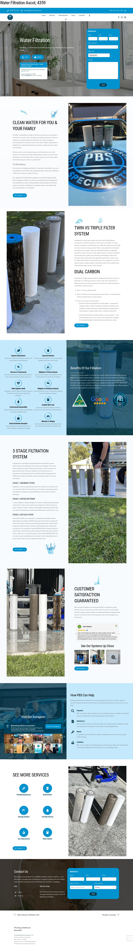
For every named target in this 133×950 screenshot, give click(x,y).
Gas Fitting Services (24, 839)
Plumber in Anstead (109, 915)
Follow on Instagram (53, 726)
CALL (26, 57)
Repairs (79, 732)
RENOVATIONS (63, 15)
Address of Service (75, 883)
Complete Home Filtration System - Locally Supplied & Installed (32, 65)
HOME (44, 15)
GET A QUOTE (19, 195)
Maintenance (81, 721)
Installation (80, 742)
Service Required (92, 43)
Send (103, 85)
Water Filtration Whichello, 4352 (28, 915)
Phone (110, 35)
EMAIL (39, 57)
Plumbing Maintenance (24, 795)
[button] (119, 633)
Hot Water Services (47, 817)
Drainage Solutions (23, 817)
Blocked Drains (47, 795)
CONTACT (82, 15)
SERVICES (52, 15)
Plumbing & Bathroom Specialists (23, 935)
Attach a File (91, 51)
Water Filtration (47, 839)
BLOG (73, 15)
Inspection (80, 711)
